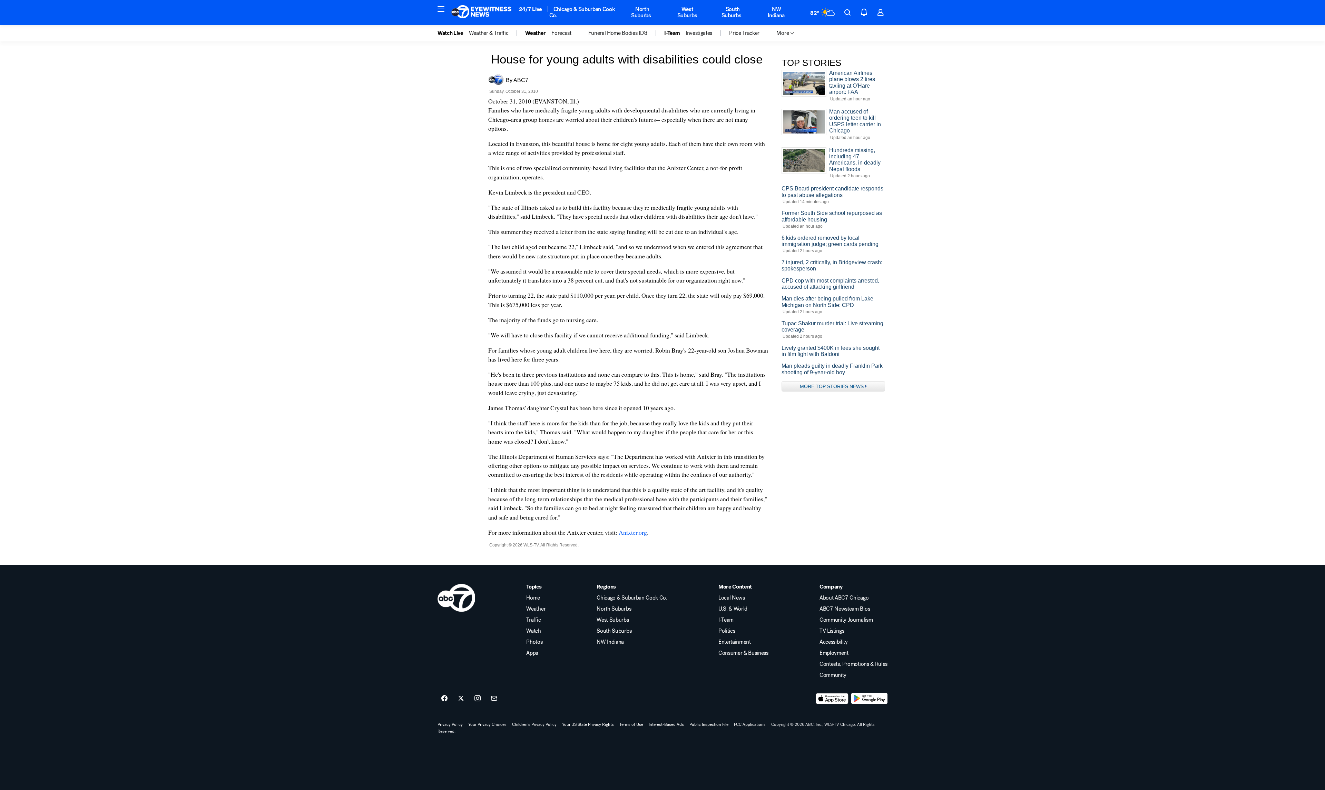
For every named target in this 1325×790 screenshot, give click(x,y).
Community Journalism (846, 620)
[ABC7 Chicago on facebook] (444, 698)
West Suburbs (687, 12)
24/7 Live (530, 9)
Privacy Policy (450, 724)
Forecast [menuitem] (561, 33)
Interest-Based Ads (666, 724)
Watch (533, 631)
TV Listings (831, 631)
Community (832, 675)
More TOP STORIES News (832, 386)
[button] (441, 9)
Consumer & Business (743, 653)
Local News (731, 598)
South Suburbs (732, 12)
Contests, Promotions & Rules (853, 664)
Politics (726, 631)
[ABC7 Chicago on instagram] (477, 698)
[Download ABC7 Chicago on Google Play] (869, 698)
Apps (532, 653)
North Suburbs (641, 12)
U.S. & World (732, 609)
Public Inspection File (708, 724)
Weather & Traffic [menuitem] (489, 33)
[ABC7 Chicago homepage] (481, 12)
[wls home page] (456, 598)
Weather (536, 609)
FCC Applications (750, 724)
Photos (534, 642)
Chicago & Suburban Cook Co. (582, 12)
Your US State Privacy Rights (588, 724)
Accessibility (833, 642)
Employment (833, 653)
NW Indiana (776, 12)
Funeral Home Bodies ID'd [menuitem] (617, 33)
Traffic (533, 620)
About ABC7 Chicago (843, 598)
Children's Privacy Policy (534, 724)
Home (533, 598)
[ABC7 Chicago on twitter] (461, 698)
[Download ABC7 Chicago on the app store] (832, 698)
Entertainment (734, 642)
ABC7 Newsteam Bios (844, 609)
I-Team (726, 620)
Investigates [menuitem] (699, 33)
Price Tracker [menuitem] (744, 33)
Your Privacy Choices (487, 724)
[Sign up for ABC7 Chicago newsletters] (494, 698)
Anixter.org (633, 532)
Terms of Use (631, 724)
